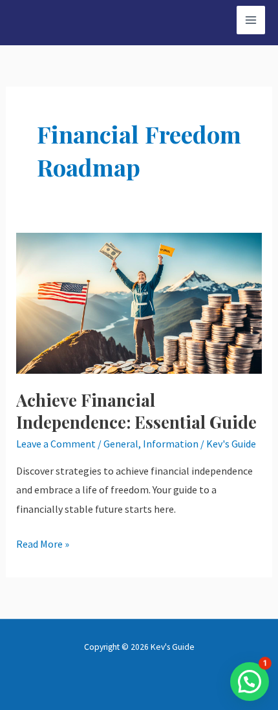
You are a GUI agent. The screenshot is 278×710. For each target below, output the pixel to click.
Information (170, 443)
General (120, 443)
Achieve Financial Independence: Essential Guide (136, 411)
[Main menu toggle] (251, 20)
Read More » (42, 542)
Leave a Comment (56, 443)
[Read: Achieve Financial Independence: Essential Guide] (139, 302)
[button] (249, 681)
